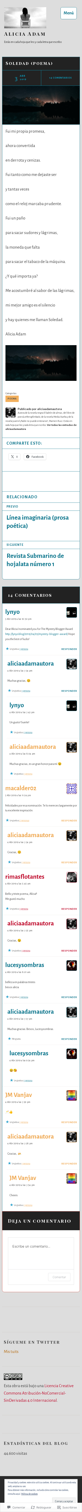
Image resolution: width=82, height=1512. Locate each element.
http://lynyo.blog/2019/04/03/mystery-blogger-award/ (36, 634)
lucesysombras (24, 965)
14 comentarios (60, 77)
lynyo (12, 612)
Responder (69, 649)
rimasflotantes (24, 876)
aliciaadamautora (30, 663)
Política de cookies (29, 1494)
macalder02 (20, 788)
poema (12, 398)
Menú (69, 13)
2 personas (24, 820)
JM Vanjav (18, 1095)
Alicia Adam (25, 34)
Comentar (59, 1277)
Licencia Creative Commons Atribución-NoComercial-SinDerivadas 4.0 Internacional (39, 1393)
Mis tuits (11, 1351)
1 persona (24, 649)
